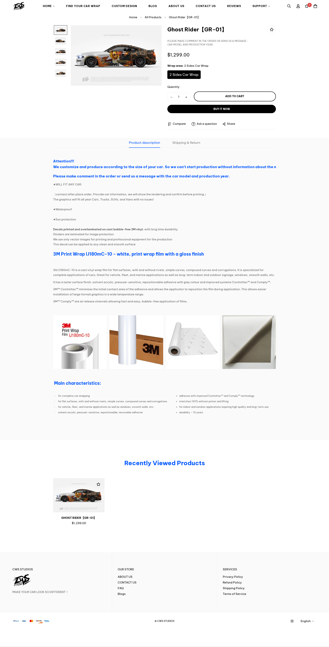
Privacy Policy (233, 577)
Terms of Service (234, 594)
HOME (47, 6)
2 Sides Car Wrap (184, 74)
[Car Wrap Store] (19, 6)
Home (133, 17)
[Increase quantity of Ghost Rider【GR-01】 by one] (186, 97)
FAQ (121, 588)
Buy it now (221, 109)
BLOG (153, 6)
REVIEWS (234, 6)
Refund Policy (232, 582)
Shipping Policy (234, 588)
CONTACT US (206, 6)
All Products (153, 17)
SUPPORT (259, 6)
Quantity (173, 87)
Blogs (122, 594)
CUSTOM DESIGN (124, 6)
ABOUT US (176, 6)
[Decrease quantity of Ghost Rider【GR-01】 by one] (171, 97)
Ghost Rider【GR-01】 (78, 518)
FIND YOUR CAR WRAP (83, 6)
